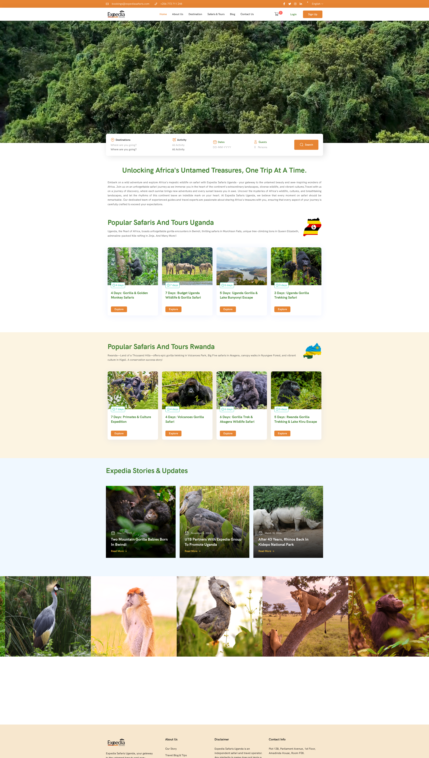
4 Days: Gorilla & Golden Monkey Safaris (129, 295)
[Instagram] (295, 4)
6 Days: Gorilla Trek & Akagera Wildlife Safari (237, 419)
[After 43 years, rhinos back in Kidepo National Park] (288, 522)
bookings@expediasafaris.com (130, 4)
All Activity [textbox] (178, 149)
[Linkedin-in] (300, 4)
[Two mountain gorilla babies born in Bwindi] (141, 522)
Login (293, 14)
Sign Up (312, 14)
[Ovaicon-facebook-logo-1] (284, 4)
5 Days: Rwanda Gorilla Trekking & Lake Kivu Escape (295, 419)
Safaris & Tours (216, 14)
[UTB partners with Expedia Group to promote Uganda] (214, 522)
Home (163, 14)
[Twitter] (289, 4)
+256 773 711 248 (171, 4)
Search (309, 144)
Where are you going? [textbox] (124, 149)
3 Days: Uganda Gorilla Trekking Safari (291, 295)
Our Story (171, 748)
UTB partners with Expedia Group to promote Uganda (213, 542)
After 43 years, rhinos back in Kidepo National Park (283, 542)
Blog (232, 14)
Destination (195, 14)
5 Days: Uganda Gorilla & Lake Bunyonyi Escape (239, 295)
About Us (177, 14)
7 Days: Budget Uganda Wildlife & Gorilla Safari (183, 295)
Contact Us (247, 14)
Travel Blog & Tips (176, 755)
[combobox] (124, 149)
